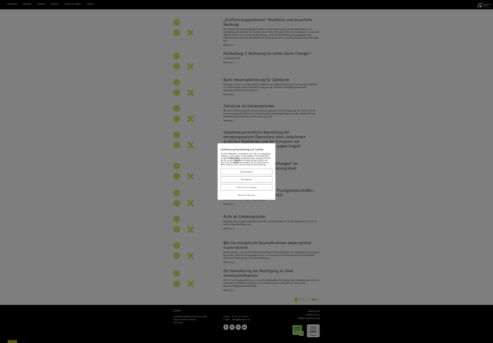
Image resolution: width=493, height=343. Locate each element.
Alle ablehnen (246, 179)
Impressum (251, 195)
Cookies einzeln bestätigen (246, 187)
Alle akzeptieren (246, 172)
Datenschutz (242, 195)
